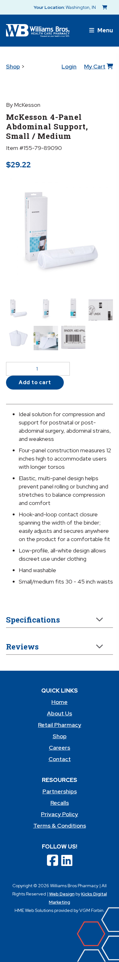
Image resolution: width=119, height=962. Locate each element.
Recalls (59, 802)
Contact (60, 759)
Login (69, 66)
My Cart (94, 66)
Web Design (62, 894)
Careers (59, 747)
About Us (59, 713)
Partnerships (60, 791)
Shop (13, 66)
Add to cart (35, 382)
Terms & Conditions (59, 825)
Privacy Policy (59, 814)
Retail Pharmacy (59, 724)
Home (59, 702)
